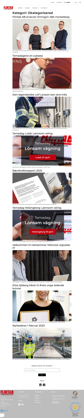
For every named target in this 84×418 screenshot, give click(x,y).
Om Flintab (37, 402)
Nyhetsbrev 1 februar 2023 (28, 325)
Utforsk (36, 400)
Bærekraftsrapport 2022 (27, 170)
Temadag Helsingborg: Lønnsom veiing (36, 207)
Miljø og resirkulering (57, 398)
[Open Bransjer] (30, 8)
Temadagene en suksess (27, 55)
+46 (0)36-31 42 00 (24, 395)
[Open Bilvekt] (22, 8)
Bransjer (37, 397)
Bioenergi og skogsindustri (55, 402)
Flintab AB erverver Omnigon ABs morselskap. (41, 16)
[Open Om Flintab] (47, 8)
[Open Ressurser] (38, 8)
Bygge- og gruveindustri (58, 396)
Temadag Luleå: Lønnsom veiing (32, 133)
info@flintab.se (24, 397)
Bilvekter (37, 395)
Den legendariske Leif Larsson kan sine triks (39, 94)
